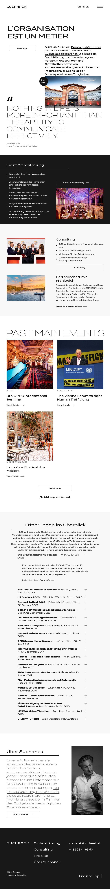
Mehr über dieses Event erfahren (38, 580)
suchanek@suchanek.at (84, 843)
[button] (73, 91)
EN (79, 6)
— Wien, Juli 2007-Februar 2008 (48, 719)
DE (87, 6)
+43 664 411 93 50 (81, 849)
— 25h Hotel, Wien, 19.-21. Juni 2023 (50, 597)
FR (83, 6)
